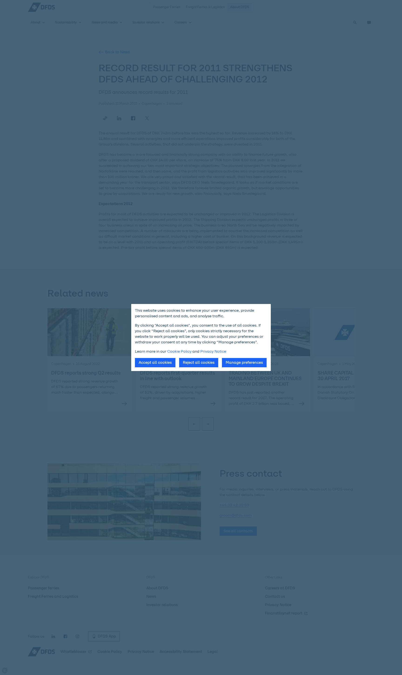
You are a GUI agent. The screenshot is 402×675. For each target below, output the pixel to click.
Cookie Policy (179, 351)
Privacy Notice (213, 351)
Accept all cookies (155, 362)
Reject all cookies (198, 362)
